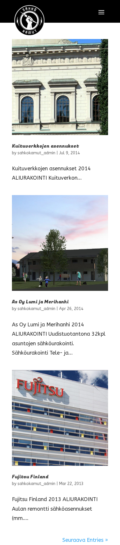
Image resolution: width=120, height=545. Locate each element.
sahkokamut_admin (36, 153)
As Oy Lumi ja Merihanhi (40, 301)
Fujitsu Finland (30, 476)
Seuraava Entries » (85, 540)
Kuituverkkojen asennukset (45, 146)
